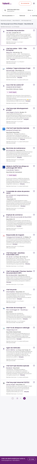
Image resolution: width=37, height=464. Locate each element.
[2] (24, 398)
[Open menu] (34, 3)
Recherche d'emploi (6, 20)
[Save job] (34, 30)
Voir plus (15, 39)
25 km (29, 10)
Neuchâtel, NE (16, 20)
